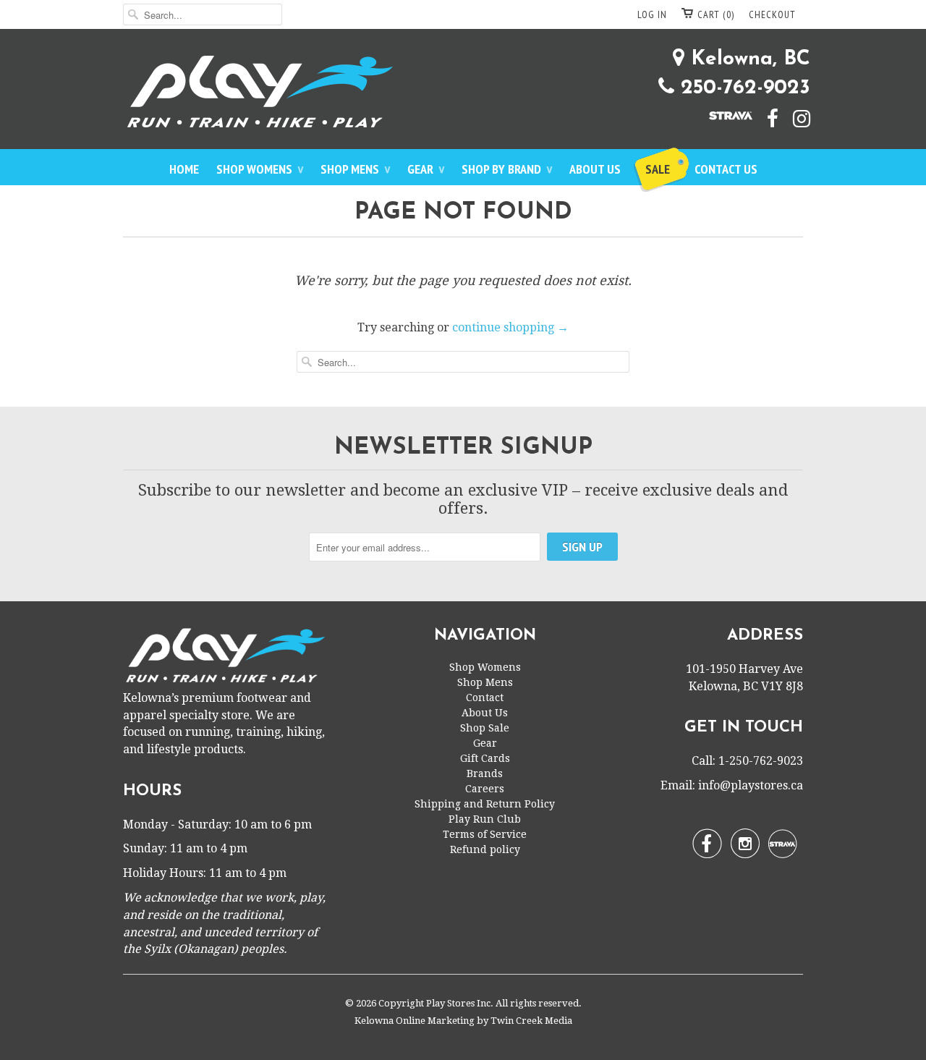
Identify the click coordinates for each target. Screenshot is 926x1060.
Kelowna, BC (747, 59)
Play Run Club (485, 819)
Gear (425, 169)
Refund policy (485, 849)
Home (184, 169)
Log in (652, 14)
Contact (485, 697)
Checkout (772, 14)
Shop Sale (484, 728)
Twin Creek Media (531, 1020)
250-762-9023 (742, 88)
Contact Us (725, 169)
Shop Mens (355, 169)
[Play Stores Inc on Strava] (723, 114)
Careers (484, 788)
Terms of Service (485, 834)
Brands (485, 773)
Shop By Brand (507, 169)
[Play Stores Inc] (463, 94)
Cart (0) (715, 14)
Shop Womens (259, 169)
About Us (595, 169)
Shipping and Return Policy (485, 804)
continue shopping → (510, 327)
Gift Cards (485, 758)
